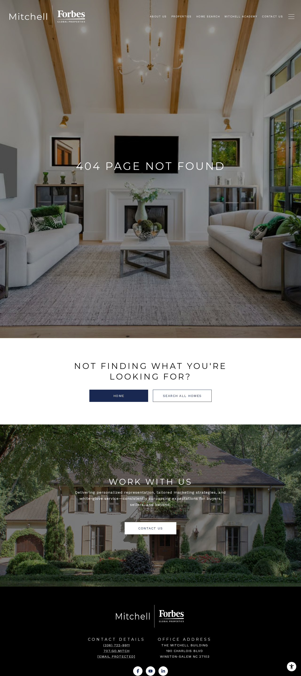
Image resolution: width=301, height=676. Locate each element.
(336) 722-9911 (116, 645)
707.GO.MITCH (116, 651)
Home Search (208, 16)
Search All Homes (182, 396)
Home (118, 396)
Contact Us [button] (150, 528)
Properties (181, 16)
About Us (158, 16)
